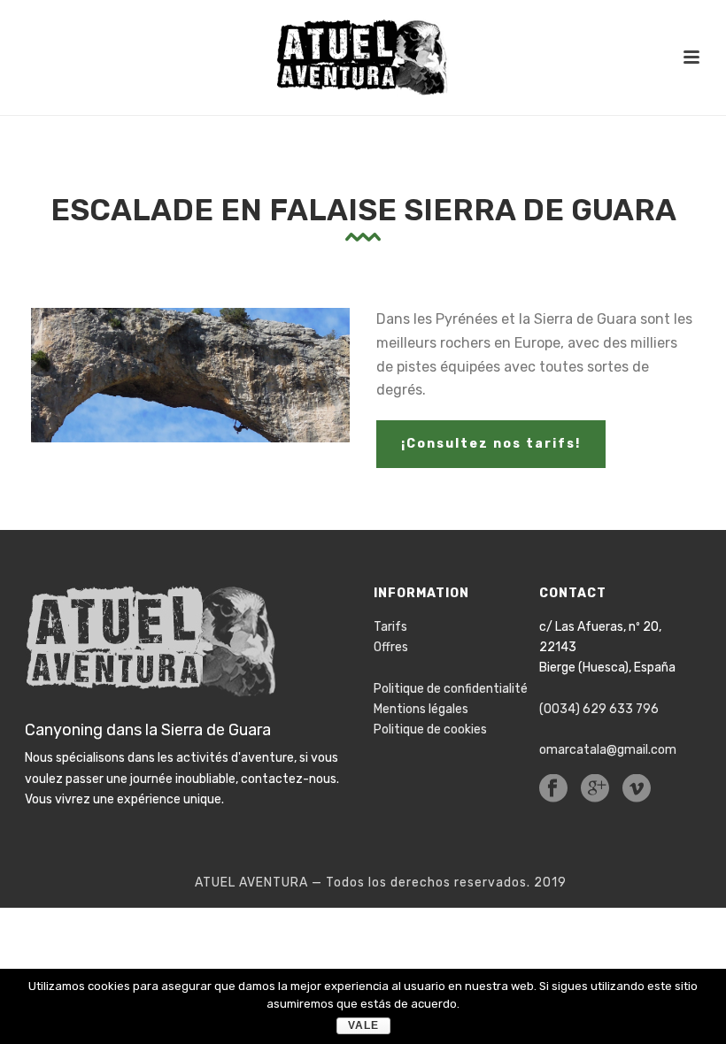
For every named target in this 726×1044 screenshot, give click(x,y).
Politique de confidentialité (451, 688)
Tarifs (390, 626)
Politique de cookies (430, 729)
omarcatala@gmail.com (607, 749)
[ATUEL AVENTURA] (363, 57)
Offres (391, 647)
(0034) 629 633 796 (599, 709)
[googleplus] (595, 789)
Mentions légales (421, 709)
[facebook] (553, 789)
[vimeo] (636, 789)
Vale (363, 1025)
